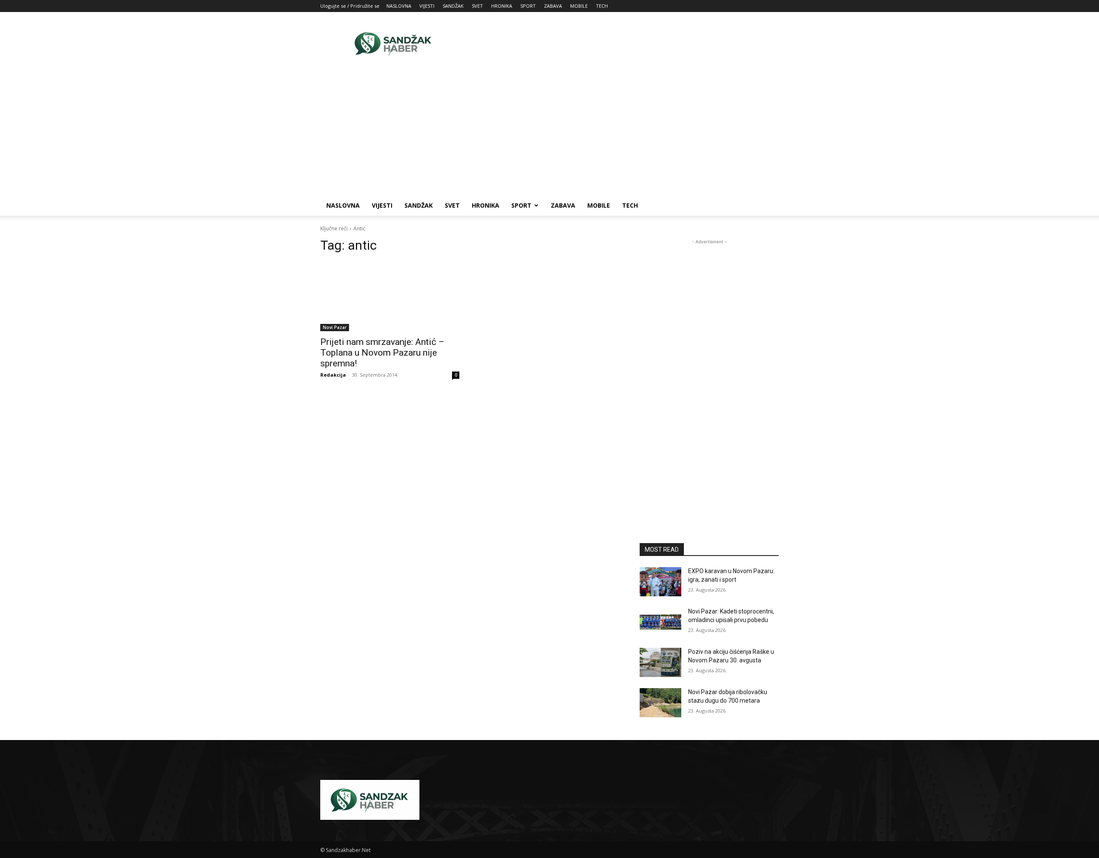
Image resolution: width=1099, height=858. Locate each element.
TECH (602, 6)
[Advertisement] (622, 43)
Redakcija (333, 375)
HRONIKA (501, 6)
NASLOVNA (398, 6)
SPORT (528, 6)
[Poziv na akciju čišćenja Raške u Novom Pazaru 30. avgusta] (660, 662)
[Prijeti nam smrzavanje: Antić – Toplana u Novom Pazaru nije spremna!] (389, 296)
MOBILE (579, 6)
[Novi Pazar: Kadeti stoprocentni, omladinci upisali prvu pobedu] (660, 622)
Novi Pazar (334, 327)
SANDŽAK (453, 6)
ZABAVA (553, 6)
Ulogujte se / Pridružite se (349, 6)
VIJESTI (426, 6)
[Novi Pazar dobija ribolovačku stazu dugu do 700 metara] (660, 702)
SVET (477, 6)
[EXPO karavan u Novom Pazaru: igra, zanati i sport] (660, 581)
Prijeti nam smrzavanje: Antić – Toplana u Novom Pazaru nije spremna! (382, 353)
